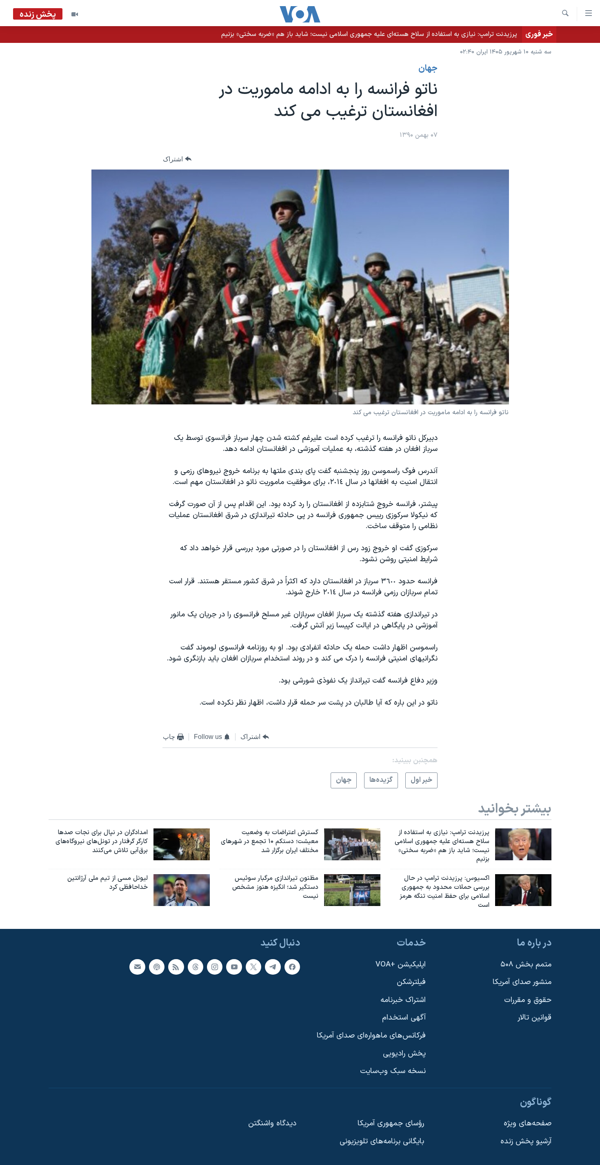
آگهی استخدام (404, 1017)
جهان (428, 68)
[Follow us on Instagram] (214, 966)
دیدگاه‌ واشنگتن (272, 1123)
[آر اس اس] (176, 966)
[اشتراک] (137, 966)
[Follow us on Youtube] (234, 966)
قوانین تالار (534, 1017)
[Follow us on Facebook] (292, 966)
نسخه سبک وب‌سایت (393, 1071)
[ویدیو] (74, 14)
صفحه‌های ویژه (527, 1123)
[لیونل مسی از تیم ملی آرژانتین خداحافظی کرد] (181, 890)
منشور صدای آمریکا (522, 982)
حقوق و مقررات (527, 999)
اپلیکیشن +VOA (401, 964)
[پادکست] (156, 966)
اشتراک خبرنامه (403, 999)
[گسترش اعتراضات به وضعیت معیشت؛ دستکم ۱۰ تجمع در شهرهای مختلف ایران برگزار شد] (352, 844)
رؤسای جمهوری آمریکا (391, 1123)
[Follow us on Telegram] (272, 966)
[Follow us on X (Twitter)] (253, 966)
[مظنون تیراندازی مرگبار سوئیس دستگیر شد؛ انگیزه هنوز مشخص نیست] (352, 890)
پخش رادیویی (404, 1053)
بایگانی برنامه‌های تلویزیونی (382, 1141)
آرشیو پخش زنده (525, 1141)
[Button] (177, 159)
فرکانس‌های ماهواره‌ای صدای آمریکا (371, 1035)
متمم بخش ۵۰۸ (525, 964)
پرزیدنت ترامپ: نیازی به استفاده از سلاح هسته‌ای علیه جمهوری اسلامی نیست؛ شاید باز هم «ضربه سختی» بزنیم (369, 34)
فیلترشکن (411, 982)
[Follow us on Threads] (195, 966)
